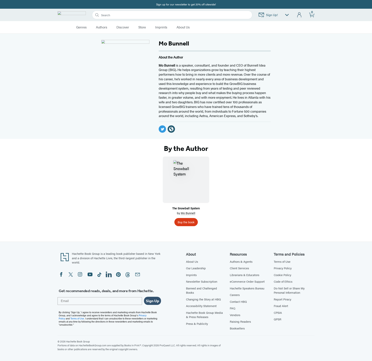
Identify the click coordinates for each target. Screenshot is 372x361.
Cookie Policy (282, 275)
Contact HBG (238, 301)
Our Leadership (196, 268)
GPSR (277, 319)
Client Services (239, 268)
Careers (235, 295)
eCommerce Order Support (247, 281)
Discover (122, 27)
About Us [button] (183, 27)
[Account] (299, 15)
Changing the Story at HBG (203, 299)
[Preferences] (287, 15)
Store (142, 27)
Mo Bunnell (188, 213)
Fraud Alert (281, 306)
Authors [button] (101, 27)
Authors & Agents (241, 261)
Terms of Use (282, 261)
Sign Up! (272, 15)
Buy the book (186, 222)
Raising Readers (240, 321)
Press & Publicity (197, 324)
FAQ (232, 308)
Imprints (161, 27)
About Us (192, 261)
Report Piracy (282, 299)
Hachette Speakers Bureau (247, 288)
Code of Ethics (283, 281)
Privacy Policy (283, 268)
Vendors (235, 315)
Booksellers (237, 328)
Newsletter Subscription (201, 281)
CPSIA (278, 313)
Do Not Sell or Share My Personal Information (289, 290)
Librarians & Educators (244, 275)
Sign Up (152, 301)
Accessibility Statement (201, 306)
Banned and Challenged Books (201, 290)
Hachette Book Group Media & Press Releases (204, 315)
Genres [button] (81, 27)
